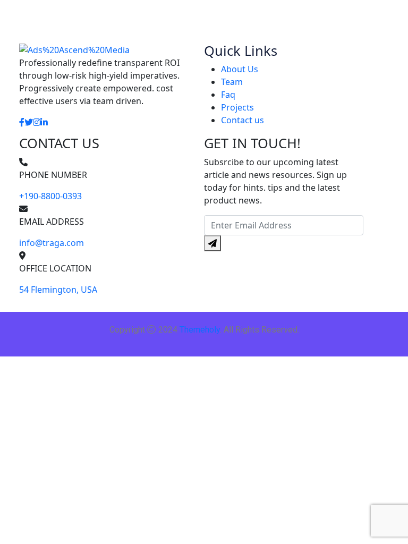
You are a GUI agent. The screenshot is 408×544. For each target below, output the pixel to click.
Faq (228, 94)
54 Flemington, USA (58, 289)
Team (232, 82)
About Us (239, 69)
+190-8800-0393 (50, 196)
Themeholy (200, 330)
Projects (237, 107)
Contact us (242, 120)
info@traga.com (51, 243)
